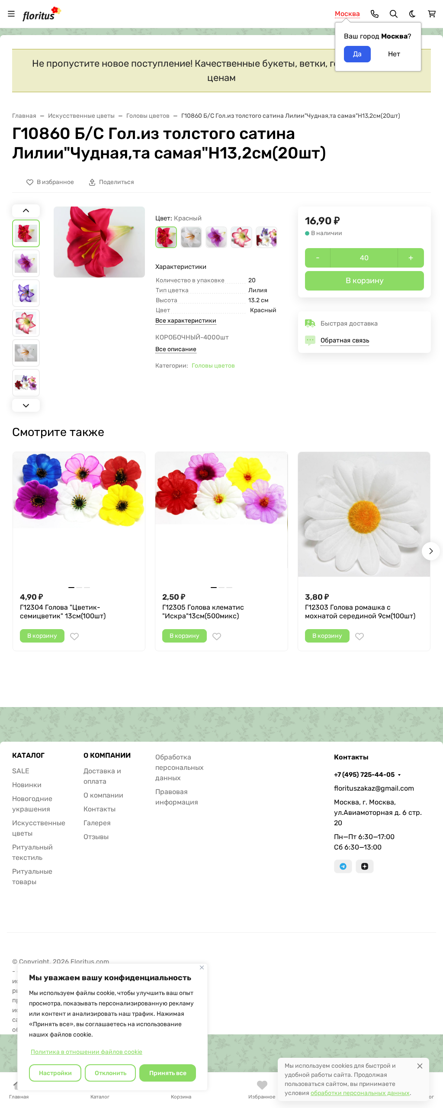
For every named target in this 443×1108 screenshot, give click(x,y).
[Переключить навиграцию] (11, 14)
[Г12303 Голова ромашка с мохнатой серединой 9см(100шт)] (364, 518)
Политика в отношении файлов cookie (86, 1052)
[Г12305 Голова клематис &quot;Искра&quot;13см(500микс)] (221, 518)
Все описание (175, 349)
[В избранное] (74, 636)
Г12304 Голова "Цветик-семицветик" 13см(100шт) (63, 611)
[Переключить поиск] (393, 14)
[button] (166, 237)
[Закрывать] (202, 967)
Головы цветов (213, 365)
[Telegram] (343, 866)
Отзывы (96, 837)
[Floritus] (41, 13)
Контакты (99, 809)
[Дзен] (365, 866)
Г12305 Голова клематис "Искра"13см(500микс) (203, 611)
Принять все (167, 1073)
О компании (103, 795)
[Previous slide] (26, 210)
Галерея (97, 823)
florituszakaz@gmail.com (374, 788)
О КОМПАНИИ (107, 755)
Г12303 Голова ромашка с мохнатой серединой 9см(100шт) (360, 611)
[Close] (419, 1065)
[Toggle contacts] (374, 14)
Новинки (27, 785)
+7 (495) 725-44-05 (364, 775)
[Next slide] (26, 405)
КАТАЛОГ (28, 755)
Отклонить (110, 1073)
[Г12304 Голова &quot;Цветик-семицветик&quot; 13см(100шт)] (79, 518)
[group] (99, 308)
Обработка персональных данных (179, 767)
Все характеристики (185, 320)
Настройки (55, 1073)
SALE (20, 771)
